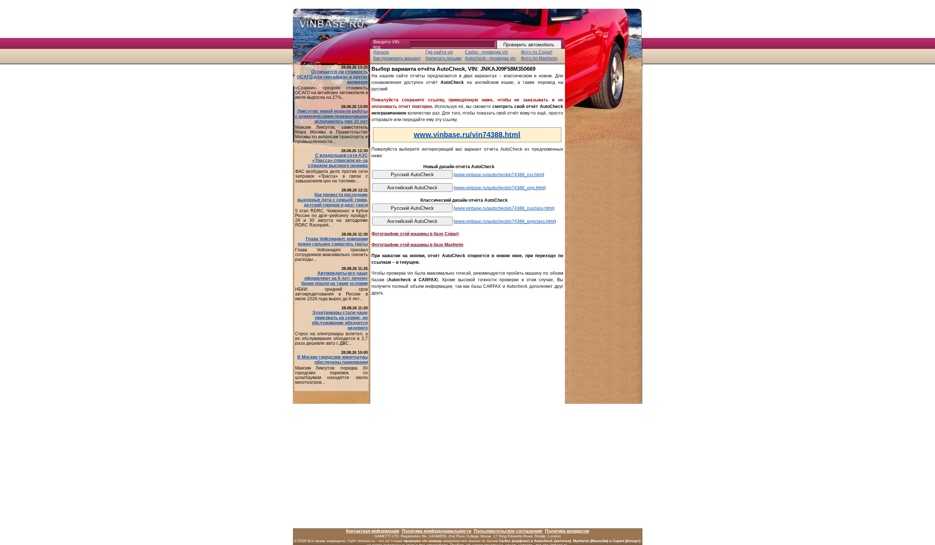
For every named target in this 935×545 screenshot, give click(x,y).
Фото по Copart (536, 52)
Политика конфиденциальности (436, 531)
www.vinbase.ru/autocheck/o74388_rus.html (499, 174)
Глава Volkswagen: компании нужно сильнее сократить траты (333, 241)
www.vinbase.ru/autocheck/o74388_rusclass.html (504, 208)
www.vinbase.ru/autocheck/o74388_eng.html (499, 187)
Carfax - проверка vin (486, 52)
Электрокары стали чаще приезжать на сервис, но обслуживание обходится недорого (340, 320)
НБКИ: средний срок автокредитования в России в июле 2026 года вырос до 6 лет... (331, 294)
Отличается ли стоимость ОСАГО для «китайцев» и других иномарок (332, 77)
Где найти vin (439, 52)
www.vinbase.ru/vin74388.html (467, 135)
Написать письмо (443, 58)
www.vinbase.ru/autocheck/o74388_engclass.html (504, 221)
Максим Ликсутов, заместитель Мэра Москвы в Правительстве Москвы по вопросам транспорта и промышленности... (331, 134)
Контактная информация (372, 531)
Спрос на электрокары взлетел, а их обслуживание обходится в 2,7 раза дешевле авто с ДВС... (331, 338)
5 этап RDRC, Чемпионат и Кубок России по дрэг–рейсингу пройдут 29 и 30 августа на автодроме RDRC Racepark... (331, 218)
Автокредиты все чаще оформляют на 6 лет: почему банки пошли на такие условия (334, 278)
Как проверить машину (397, 58)
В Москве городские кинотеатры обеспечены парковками (332, 360)
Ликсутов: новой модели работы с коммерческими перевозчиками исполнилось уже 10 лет (331, 116)
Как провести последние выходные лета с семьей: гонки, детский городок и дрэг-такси (332, 200)
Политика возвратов (567, 531)
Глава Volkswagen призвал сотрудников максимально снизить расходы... (331, 254)
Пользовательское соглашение (508, 531)
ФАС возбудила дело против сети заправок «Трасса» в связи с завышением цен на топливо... (331, 176)
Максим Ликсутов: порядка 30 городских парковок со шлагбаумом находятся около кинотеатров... (331, 375)
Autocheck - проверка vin (490, 58)
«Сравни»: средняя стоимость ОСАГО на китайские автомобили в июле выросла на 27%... (331, 92)
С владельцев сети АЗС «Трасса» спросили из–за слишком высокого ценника (338, 160)
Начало (381, 52)
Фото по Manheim (539, 58)
